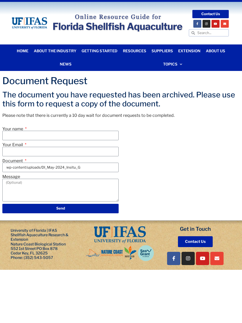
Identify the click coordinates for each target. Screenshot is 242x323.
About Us (215, 51)
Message (11, 177)
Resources (134, 51)
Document (13, 161)
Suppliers (162, 51)
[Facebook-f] (197, 24)
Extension (189, 51)
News (66, 64)
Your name (13, 129)
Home (22, 51)
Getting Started (99, 51)
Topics (170, 64)
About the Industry (55, 51)
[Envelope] (225, 24)
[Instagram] (207, 24)
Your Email (13, 145)
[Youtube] (216, 24)
